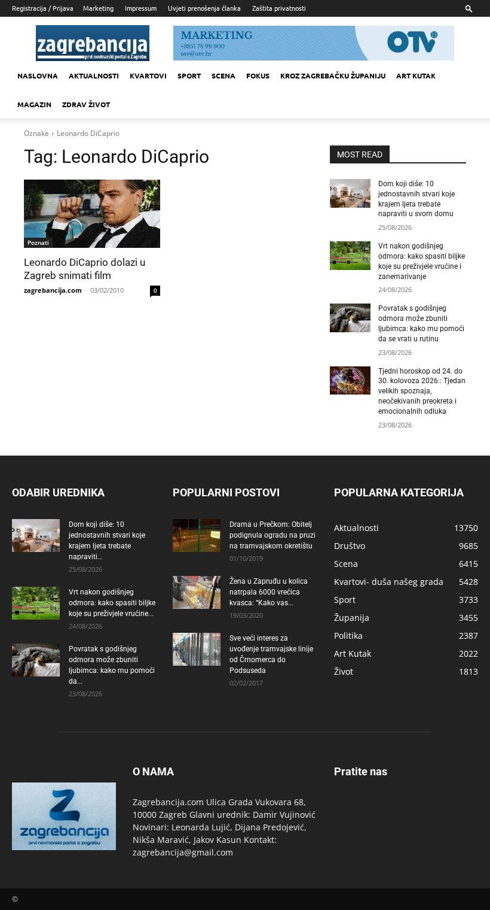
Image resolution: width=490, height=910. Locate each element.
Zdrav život (86, 104)
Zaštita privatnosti (279, 8)
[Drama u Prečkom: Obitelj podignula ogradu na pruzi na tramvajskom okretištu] (196, 535)
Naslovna (37, 75)
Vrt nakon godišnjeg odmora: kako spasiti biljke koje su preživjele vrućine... (112, 603)
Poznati (38, 242)
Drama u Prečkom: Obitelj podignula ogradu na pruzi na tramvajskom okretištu (272, 535)
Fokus (258, 75)
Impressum (141, 8)
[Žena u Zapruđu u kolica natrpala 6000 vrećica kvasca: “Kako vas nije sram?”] (196, 592)
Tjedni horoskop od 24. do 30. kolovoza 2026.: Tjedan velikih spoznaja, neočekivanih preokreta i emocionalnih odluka (422, 391)
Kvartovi (148, 75)
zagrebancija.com (53, 290)
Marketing (98, 8)
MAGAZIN (34, 104)
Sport (189, 75)
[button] (469, 8)
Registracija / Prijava (43, 8)
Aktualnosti (94, 75)
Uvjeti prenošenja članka (204, 8)
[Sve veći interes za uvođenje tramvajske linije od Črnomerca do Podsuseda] (196, 649)
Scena (223, 75)
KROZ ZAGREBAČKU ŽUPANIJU (332, 75)
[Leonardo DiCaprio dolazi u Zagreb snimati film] (92, 214)
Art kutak (416, 75)
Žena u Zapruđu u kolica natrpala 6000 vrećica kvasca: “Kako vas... (268, 592)
